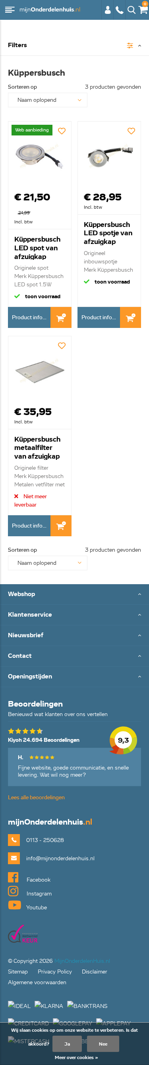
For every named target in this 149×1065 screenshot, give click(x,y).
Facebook (37, 879)
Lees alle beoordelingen (36, 797)
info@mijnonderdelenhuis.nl (60, 858)
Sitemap (18, 971)
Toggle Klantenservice (74, 615)
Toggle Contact (74, 656)
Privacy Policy (55, 971)
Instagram (38, 893)
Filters (17, 45)
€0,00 (141, 8)
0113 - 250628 (119, 14)
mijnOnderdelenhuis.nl (49, 10)
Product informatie (31, 317)
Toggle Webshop (74, 594)
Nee (103, 1044)
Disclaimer (94, 971)
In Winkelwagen (61, 317)
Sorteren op (22, 87)
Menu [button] (10, 10)
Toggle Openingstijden (74, 677)
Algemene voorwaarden (37, 982)
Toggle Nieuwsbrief (74, 636)
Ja (67, 1044)
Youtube (36, 907)
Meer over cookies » (76, 1057)
